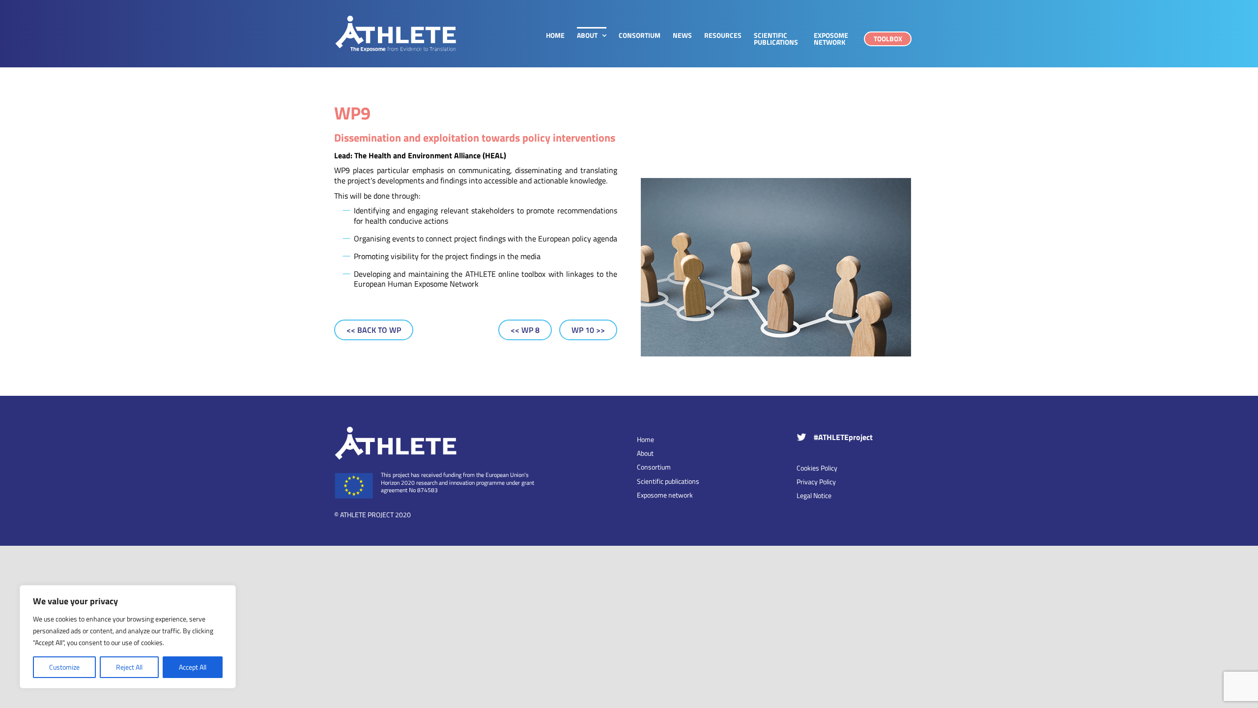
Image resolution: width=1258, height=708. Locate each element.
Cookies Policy (817, 468)
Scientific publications (668, 481)
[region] (128, 636)
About (645, 453)
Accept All (192, 667)
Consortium (654, 467)
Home (645, 439)
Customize (64, 667)
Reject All (129, 667)
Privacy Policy (816, 481)
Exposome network (665, 495)
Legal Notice (814, 495)
